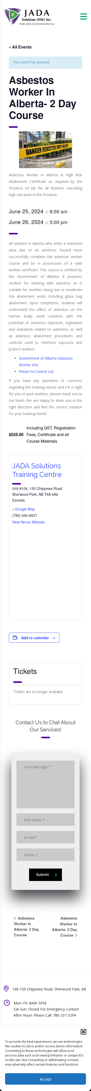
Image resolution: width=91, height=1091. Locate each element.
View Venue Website (28, 521)
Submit (42, 875)
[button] (83, 1031)
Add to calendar (35, 637)
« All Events (20, 47)
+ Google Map (23, 508)
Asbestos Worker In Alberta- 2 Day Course (26, 926)
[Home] (29, 16)
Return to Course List (36, 371)
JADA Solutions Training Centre (37, 470)
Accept (46, 1079)
